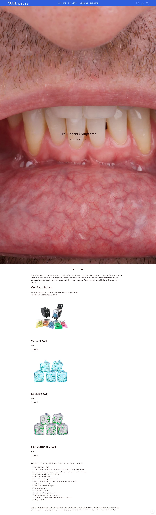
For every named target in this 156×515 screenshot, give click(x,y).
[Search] (138, 3)
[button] (34, 349)
